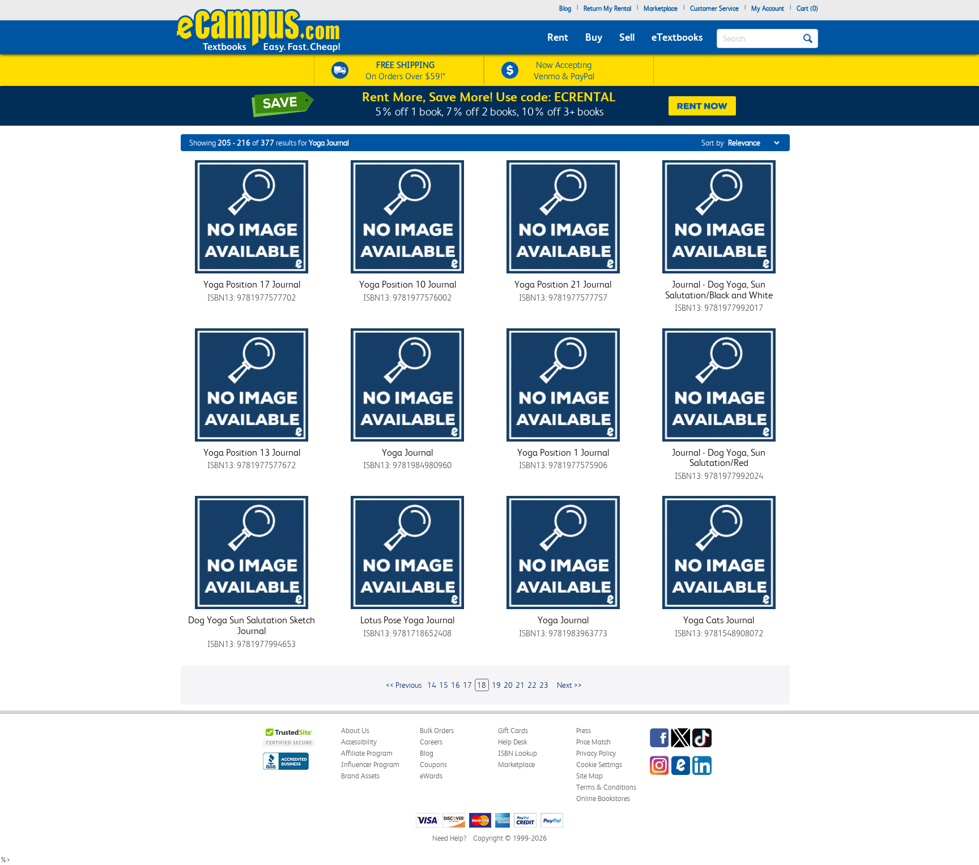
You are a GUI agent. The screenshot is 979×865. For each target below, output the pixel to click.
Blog (565, 8)
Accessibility (359, 742)
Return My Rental (607, 8)
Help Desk (512, 742)
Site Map (589, 776)
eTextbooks (677, 37)
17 (467, 685)
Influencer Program (370, 764)
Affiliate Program (367, 753)
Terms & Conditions (606, 787)
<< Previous (404, 685)
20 (508, 685)
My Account (767, 8)
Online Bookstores (603, 798)
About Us (355, 730)
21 (520, 685)
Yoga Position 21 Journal (562, 284)
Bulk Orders (437, 730)
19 (496, 685)
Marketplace (661, 8)
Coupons (433, 764)
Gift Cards (513, 730)
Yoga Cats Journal (718, 620)
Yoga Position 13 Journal (251, 452)
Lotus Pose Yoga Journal (407, 620)
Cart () (807, 8)
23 (543, 685)
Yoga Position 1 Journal (563, 452)
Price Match (593, 742)
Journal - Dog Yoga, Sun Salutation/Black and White (719, 290)
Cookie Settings (599, 764)
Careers (431, 742)
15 (443, 685)
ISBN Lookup (517, 753)
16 (455, 685)
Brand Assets (360, 776)
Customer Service (714, 8)
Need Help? (449, 838)
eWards (431, 776)
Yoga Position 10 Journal (407, 284)
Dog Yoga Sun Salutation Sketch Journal (251, 625)
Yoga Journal (407, 452)
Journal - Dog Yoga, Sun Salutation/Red (718, 458)
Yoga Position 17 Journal (251, 284)
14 (431, 685)
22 (532, 685)
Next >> (569, 685)
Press (583, 730)
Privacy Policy (596, 753)
